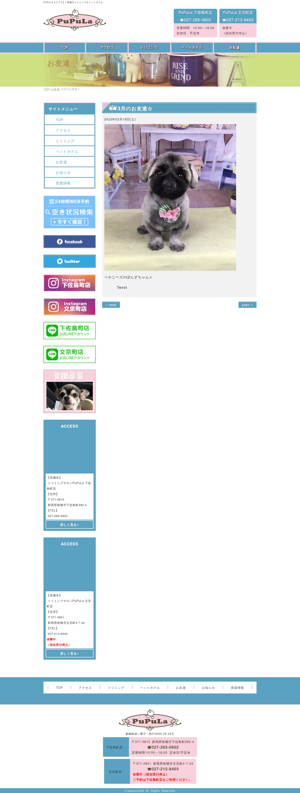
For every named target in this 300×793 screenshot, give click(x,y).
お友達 (235, 48)
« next (111, 304)
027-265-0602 (58, 516)
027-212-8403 (58, 633)
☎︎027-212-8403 (238, 19)
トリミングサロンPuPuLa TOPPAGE (74, 20)
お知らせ (63, 172)
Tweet (122, 287)
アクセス (107, 48)
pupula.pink (136, 790)
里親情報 (63, 182)
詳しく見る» (69, 524)
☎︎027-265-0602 (195, 19)
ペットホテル (192, 48)
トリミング (150, 48)
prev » (247, 304)
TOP (64, 48)
